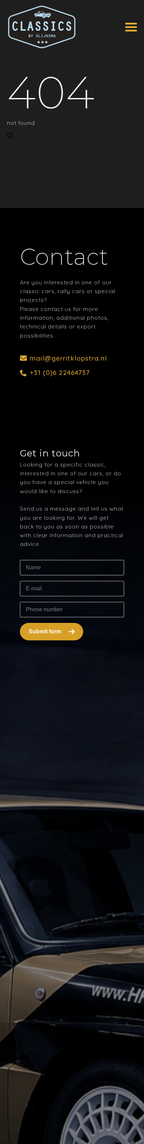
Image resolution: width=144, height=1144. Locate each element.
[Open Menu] (131, 27)
